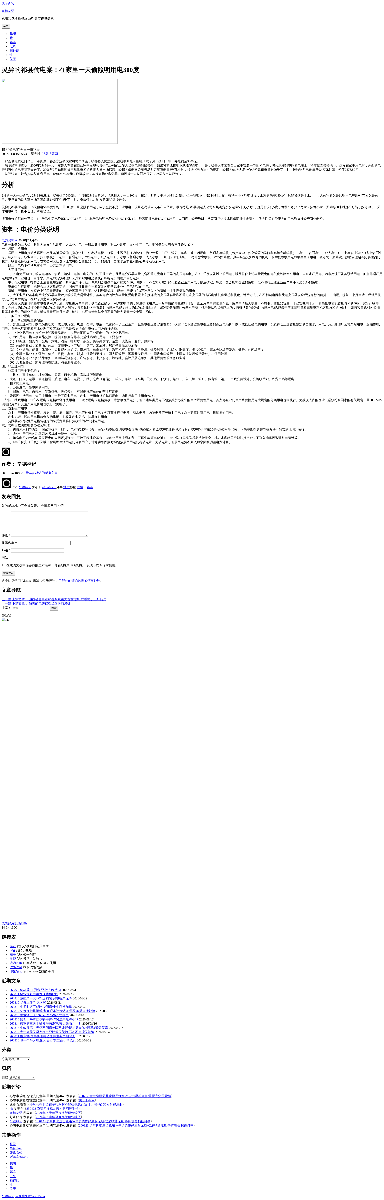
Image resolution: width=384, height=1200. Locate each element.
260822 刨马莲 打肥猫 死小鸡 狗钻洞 (35, 990)
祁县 (13, 42)
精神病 (14, 50)
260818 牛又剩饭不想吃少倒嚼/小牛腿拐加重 (41, 1006)
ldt (11, 1108)
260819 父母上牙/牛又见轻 (28, 1002)
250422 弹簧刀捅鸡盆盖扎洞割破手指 (52, 1108)
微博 (13, 958)
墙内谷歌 (16, 963)
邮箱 (6, 550)
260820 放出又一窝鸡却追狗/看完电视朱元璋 (41, 998)
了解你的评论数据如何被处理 (79, 580)
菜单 (5, 26)
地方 (66, 487)
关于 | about (87, 1100)
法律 (80, 487)
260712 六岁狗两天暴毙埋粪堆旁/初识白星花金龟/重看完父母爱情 (125, 1096)
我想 (13, 33)
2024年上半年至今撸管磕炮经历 (58, 1113)
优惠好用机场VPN (14, 923)
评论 (6, 535)
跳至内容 (8, 3)
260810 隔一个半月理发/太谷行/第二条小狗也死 (43, 1040)
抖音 (13, 946)
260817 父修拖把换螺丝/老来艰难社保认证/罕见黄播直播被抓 (52, 1011)
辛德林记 (8, 11)
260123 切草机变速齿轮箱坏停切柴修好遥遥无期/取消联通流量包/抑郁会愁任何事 (93, 1121)
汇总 (13, 46)
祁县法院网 (50, 154)
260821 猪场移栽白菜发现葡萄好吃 (34, 994)
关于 (13, 59)
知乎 (13, 954)
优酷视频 (16, 967)
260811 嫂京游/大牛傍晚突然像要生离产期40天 (42, 1036)
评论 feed (16, 1152)
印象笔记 (16, 971)
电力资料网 (10, 240)
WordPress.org (19, 1156)
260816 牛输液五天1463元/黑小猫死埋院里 (39, 1015)
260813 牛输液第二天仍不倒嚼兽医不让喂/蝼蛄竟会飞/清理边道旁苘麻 (59, 1027)
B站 (12, 950)
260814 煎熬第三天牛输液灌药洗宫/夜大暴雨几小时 (46, 1023)
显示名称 (9, 542)
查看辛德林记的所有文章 (40, 473)
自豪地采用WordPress (30, 1196)
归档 (5, 1077)
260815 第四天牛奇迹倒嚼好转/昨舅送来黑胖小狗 (44, 1019)
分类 (5, 1059)
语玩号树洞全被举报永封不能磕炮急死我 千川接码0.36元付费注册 (76, 1104)
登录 (13, 1144)
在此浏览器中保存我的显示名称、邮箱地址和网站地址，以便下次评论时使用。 (62, 565)
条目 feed (16, 1148)
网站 (5, 557)
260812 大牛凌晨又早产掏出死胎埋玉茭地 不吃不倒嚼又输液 (52, 1032)
